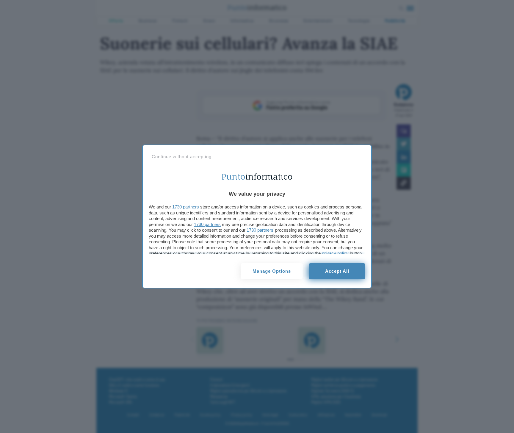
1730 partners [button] (185, 206)
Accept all (337, 271)
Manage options (272, 271)
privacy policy (335, 253)
